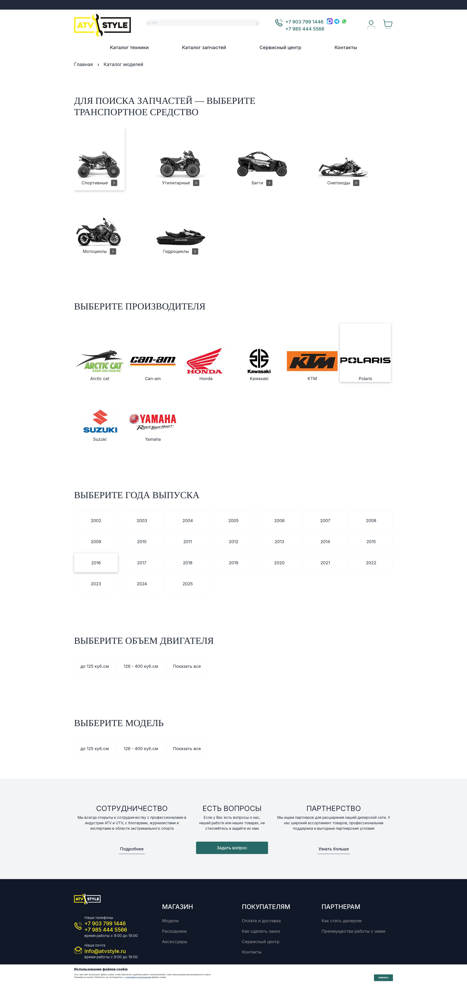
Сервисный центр (280, 47)
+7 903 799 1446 (304, 22)
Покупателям (266, 906)
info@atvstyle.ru (105, 951)
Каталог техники (129, 47)
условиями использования (138, 977)
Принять (383, 977)
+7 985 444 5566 (304, 29)
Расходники (174, 931)
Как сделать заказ (261, 931)
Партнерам (341, 906)
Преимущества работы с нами (353, 931)
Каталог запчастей (204, 47)
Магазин (177, 906)
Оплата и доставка (261, 920)
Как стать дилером (342, 920)
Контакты (346, 47)
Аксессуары (174, 941)
